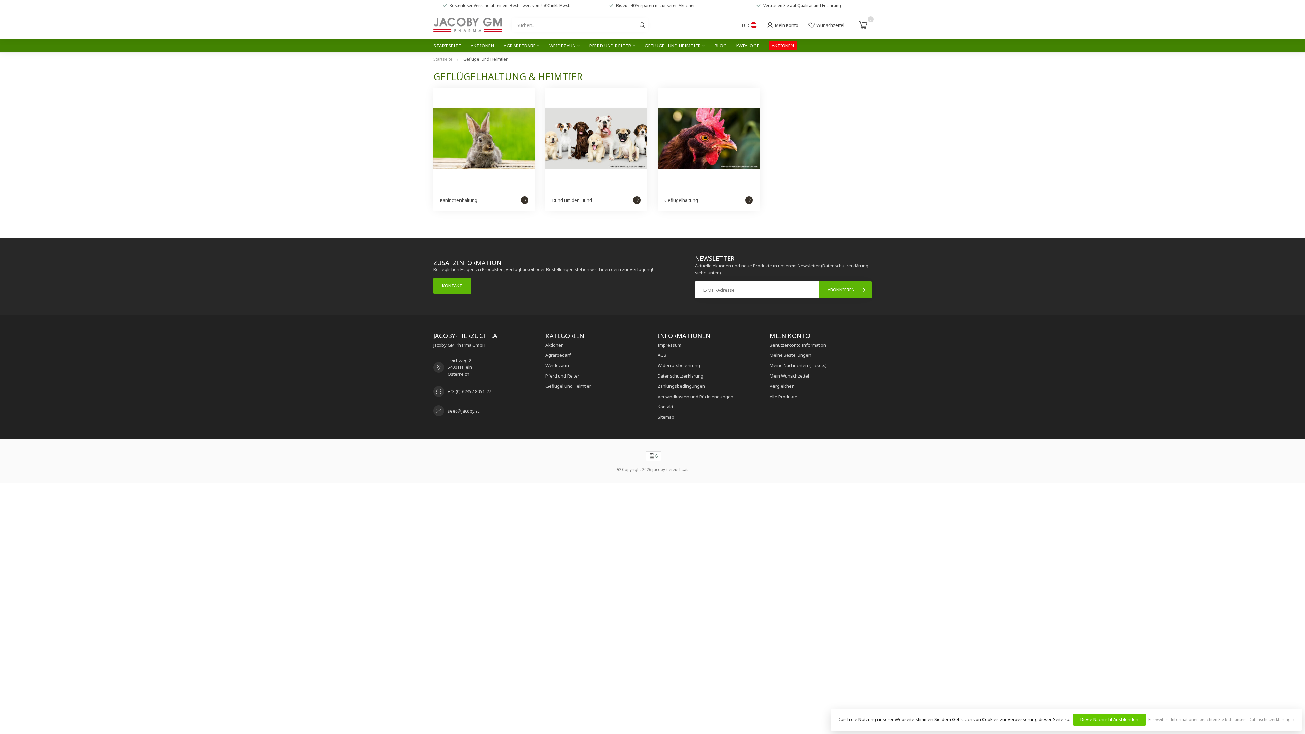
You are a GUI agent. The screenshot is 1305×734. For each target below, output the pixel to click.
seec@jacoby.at (463, 411)
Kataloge (748, 45)
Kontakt (452, 286)
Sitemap (666, 417)
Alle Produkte (783, 397)
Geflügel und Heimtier (673, 45)
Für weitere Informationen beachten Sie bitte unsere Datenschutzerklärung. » (1221, 719)
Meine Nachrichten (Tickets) (798, 365)
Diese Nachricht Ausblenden (1109, 719)
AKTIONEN (783, 45)
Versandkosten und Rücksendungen (695, 397)
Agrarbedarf (520, 45)
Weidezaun (562, 45)
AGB (662, 355)
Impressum (669, 345)
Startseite (447, 45)
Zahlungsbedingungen (681, 386)
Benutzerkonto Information (798, 345)
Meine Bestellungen (790, 355)
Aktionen (482, 45)
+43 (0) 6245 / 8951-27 (469, 391)
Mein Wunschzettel (789, 376)
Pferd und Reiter (610, 45)
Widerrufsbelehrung (679, 365)
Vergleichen (782, 386)
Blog (721, 45)
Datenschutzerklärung (680, 376)
